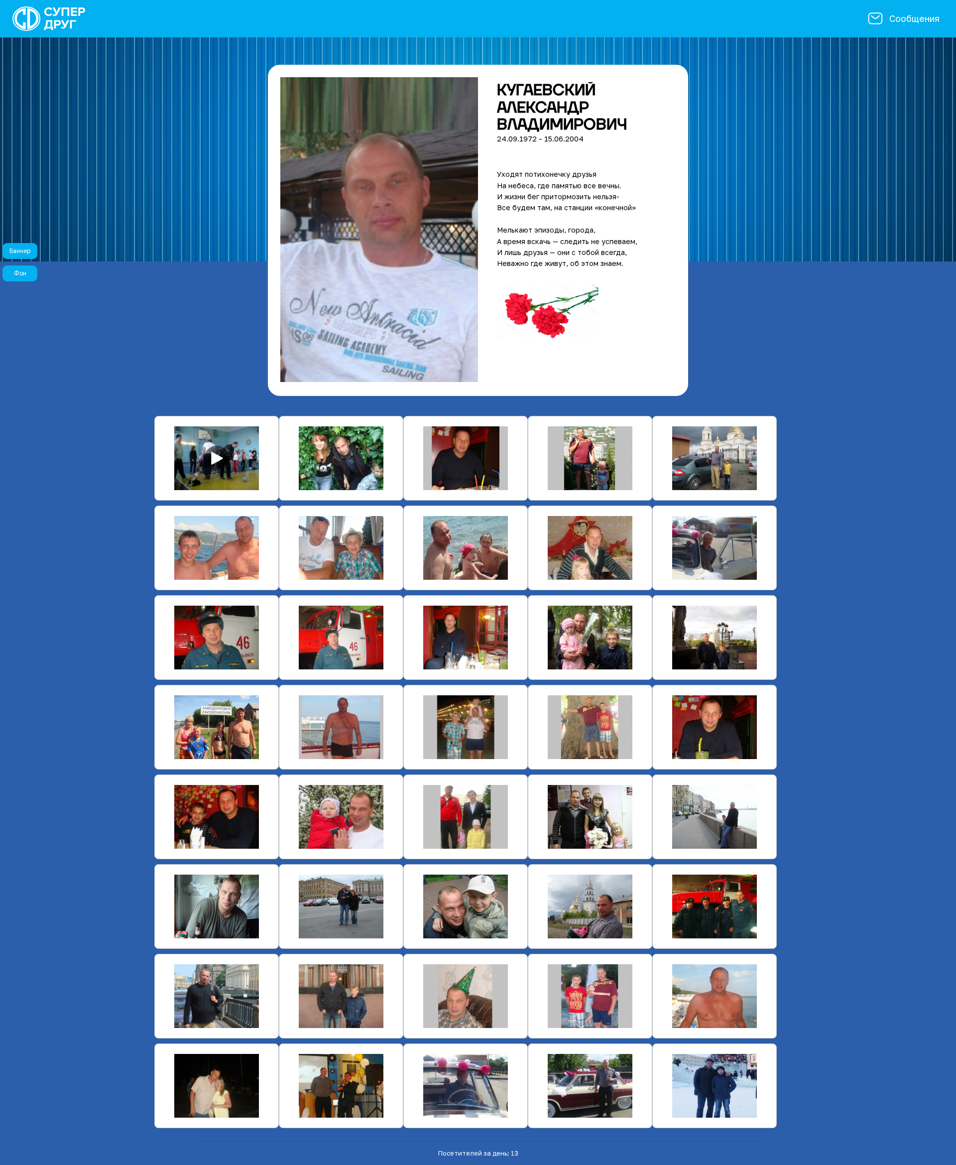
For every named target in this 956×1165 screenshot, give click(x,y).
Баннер (19, 251)
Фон (20, 273)
